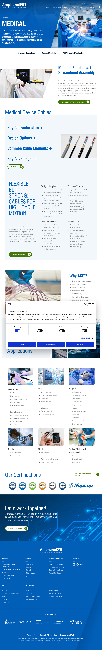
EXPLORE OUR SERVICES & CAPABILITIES (73, 102)
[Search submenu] (98, 7)
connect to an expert (19, 254)
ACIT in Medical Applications (73, 53)
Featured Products (49, 53)
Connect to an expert (15, 528)
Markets (5, 17)
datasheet (14, 166)
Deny (22, 344)
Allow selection (51, 344)
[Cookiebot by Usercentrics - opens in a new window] (85, 304)
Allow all (80, 344)
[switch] (40, 330)
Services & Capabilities (26, 53)
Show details (85, 338)
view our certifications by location (83, 474)
